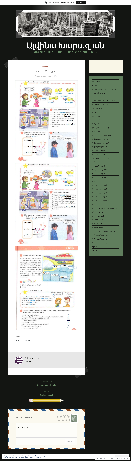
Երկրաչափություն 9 (100, 200)
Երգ (94, 181)
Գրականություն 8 (99, 166)
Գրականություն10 (99, 170)
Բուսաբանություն (99, 154)
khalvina (35, 358)
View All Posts (30, 361)
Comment (70, 441)
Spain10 (95, 247)
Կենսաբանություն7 (100, 243)
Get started (81, 2)
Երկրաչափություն (99, 185)
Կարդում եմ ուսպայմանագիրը (104, 231)
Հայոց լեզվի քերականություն (104, 89)
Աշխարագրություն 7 (100, 139)
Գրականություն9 (99, 177)
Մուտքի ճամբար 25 (100, 104)
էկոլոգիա (96, 124)
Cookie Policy (37, 457)
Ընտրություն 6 (98, 216)
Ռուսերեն (96, 112)
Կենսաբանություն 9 (100, 239)
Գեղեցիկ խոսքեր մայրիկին (103, 158)
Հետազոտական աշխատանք (104, 101)
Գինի (94, 162)
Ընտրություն (97, 212)
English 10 (96, 81)
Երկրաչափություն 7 (100, 193)
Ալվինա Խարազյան (65, 45)
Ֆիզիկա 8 (96, 116)
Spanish (95, 250)
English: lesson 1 (46, 393)
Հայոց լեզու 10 (97, 85)
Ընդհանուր (46, 66)
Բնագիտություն (98, 150)
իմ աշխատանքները (100, 127)
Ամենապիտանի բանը (46, 383)
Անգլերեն (96, 131)
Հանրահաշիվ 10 (99, 93)
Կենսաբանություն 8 (100, 235)
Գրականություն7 (99, 174)
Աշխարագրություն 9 (100, 143)
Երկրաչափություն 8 (100, 197)
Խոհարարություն (99, 227)
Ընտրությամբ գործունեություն (104, 208)
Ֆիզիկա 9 (96, 120)
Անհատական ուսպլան (101, 135)
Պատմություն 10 (98, 108)
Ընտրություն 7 (98, 220)
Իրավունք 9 (97, 223)
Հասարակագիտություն (102, 97)
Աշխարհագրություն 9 (101, 147)
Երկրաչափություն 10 (100, 189)
